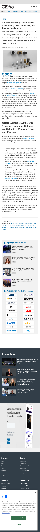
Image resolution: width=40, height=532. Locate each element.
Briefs (2, 463)
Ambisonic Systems (16, 89)
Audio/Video (23, 468)
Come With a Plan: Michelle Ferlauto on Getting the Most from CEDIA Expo (23, 258)
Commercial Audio (20, 225)
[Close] (35, 493)
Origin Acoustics (12, 95)
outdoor (32, 93)
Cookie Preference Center (19, 523)
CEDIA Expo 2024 (11, 178)
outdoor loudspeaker (14, 83)
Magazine (3, 488)
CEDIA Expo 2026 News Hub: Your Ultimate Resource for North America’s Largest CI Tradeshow (23, 247)
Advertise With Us (5, 483)
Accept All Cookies (19, 518)
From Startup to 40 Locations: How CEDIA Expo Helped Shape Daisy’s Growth (22, 281)
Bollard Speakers (30, 223)
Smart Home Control (25, 466)
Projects (3, 468)
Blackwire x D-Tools (18, 11)
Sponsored (3, 473)
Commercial (23, 463)
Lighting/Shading (24, 470)
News (4, 19)
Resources (3, 470)
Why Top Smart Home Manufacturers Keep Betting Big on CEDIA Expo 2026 (23, 269)
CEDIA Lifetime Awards (31, 11)
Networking (23, 461)
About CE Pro (4, 486)
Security (22, 473)
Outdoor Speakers (26, 227)
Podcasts (3, 475)
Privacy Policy (6, 513)
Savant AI (9, 11)
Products (3, 466)
